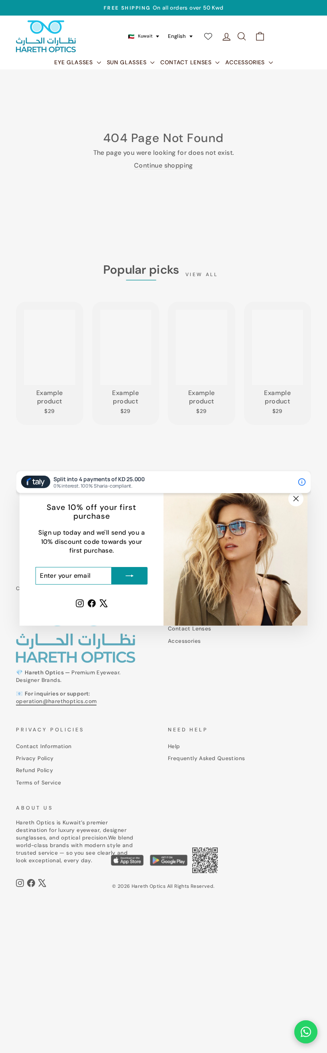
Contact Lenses (187, 62)
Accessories (245, 62)
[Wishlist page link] (208, 36)
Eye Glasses (74, 62)
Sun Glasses (127, 62)
